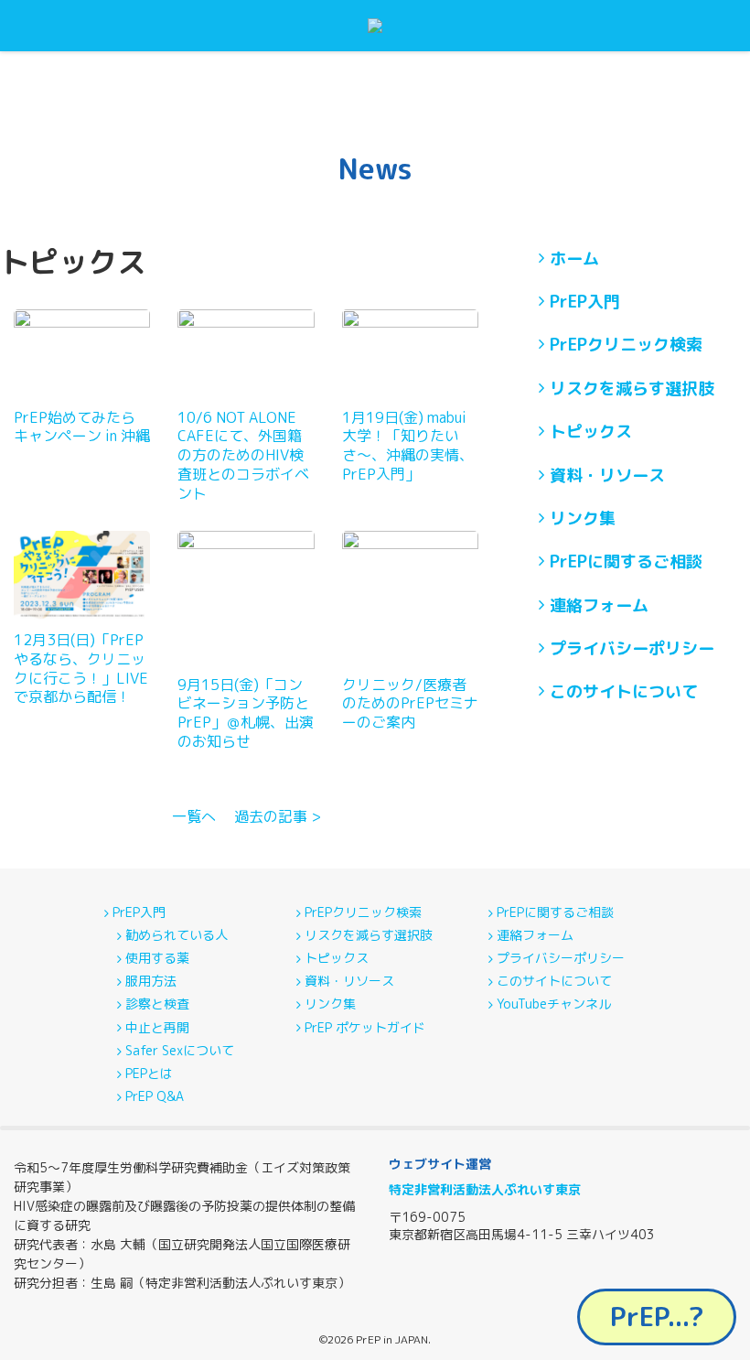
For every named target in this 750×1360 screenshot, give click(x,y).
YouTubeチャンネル (554, 1004)
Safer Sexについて (179, 1050)
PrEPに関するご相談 (626, 561)
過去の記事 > (277, 816)
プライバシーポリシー (632, 648)
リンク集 (583, 518)
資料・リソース (607, 475)
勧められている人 (176, 935)
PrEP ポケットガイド (365, 1028)
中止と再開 (157, 1028)
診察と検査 (157, 1004)
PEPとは (149, 1073)
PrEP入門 (585, 301)
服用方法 (151, 981)
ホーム (574, 258)
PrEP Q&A (154, 1096)
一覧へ (194, 816)
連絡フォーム (599, 605)
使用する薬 (157, 958)
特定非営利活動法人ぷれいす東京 (485, 1189)
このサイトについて (624, 691)
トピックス (591, 431)
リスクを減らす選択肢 (632, 388)
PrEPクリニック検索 (626, 344)
